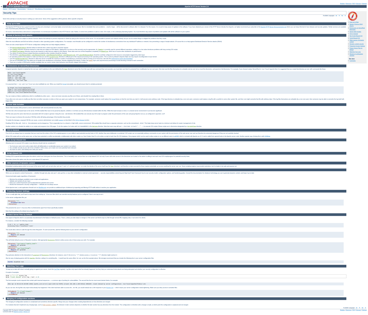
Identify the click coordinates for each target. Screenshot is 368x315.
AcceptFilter (54, 57)
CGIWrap (267, 136)
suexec (61, 120)
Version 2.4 (30, 9)
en (336, 15)
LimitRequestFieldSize (54, 55)
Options (95, 126)
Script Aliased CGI (355, 38)
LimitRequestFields (38, 55)
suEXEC (176, 136)
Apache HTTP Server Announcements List (273, 27)
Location (36, 255)
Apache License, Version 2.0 (22, 311)
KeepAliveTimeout (18, 51)
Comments (353, 60)
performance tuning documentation (122, 58)
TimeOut (15, 49)
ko (342, 15)
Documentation (21, 9)
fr (339, 15)
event (91, 60)
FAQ (353, 3)
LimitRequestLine (69, 55)
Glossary (358, 3)
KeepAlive (104, 51)
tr (345, 15)
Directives (348, 3)
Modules (342, 3)
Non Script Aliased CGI (356, 36)
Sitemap (364, 3)
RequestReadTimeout (19, 47)
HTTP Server (12, 9)
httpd (64, 84)
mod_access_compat (49, 305)
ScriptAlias (192, 126)
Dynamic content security (357, 44)
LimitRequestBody (24, 55)
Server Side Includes (355, 31)
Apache (5, 9)
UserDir (32, 258)
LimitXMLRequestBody (86, 55)
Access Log (109, 287)
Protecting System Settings (357, 46)
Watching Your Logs (355, 52)
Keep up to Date (354, 22)
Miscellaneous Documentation (43, 9)
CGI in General (354, 34)
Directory (51, 240)
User (65, 69)
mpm (25, 60)
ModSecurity (42, 187)
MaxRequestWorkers (21, 58)
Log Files (57, 269)
